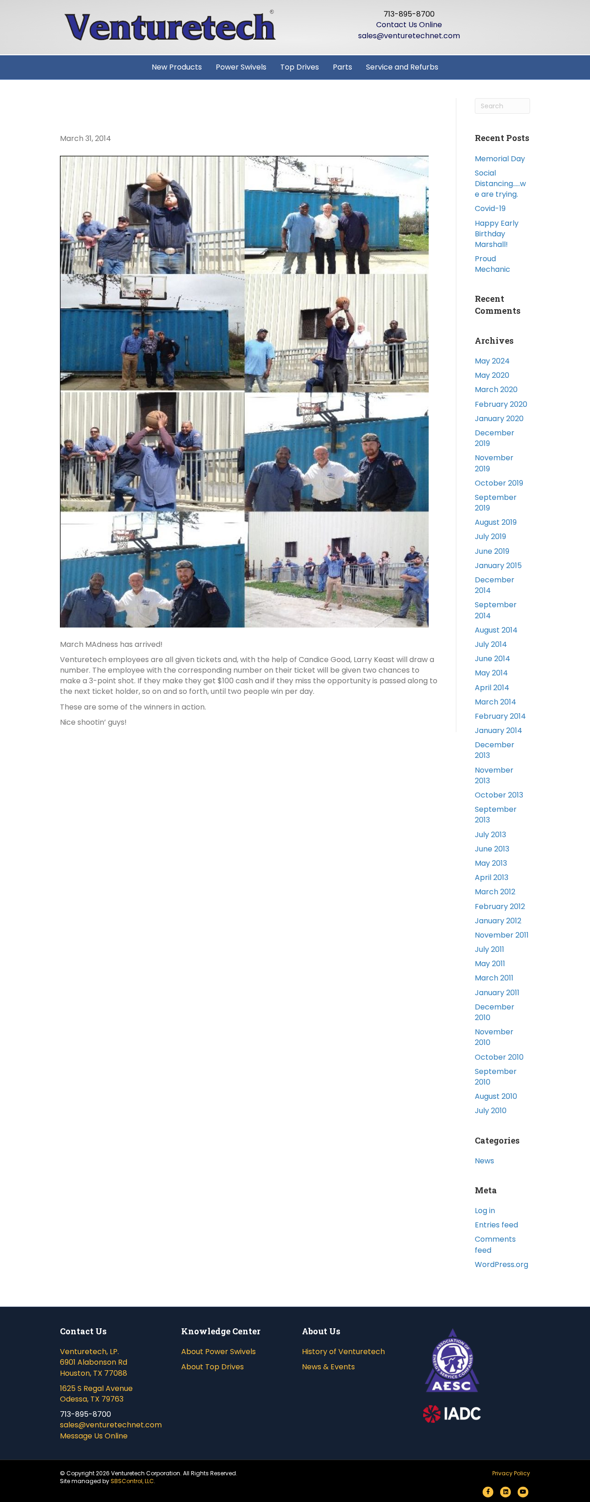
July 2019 (490, 536)
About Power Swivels (218, 1351)
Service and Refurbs (402, 67)
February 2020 (501, 404)
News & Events (328, 1366)
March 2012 (495, 891)
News (484, 1161)
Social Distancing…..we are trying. (500, 183)
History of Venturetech (343, 1351)
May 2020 (492, 375)
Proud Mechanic (492, 264)
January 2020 (499, 418)
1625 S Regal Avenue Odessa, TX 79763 (96, 1393)
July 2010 (491, 1110)
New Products (177, 67)
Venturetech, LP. (89, 1351)
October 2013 (499, 795)
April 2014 (492, 687)
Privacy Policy (511, 1473)
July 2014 (491, 644)
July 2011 (489, 949)
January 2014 (498, 730)
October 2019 (499, 483)
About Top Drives (212, 1366)
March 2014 (495, 702)
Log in (485, 1210)
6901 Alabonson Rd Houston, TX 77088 (93, 1367)
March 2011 (494, 978)
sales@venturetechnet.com (409, 35)
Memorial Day (500, 158)
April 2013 (491, 877)
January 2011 (497, 992)
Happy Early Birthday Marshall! (497, 234)
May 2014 (491, 673)
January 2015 (498, 565)
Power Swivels (241, 67)
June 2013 (492, 849)
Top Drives (299, 67)
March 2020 (496, 389)
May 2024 (492, 361)
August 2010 (496, 1096)
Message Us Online (94, 1436)
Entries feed (496, 1225)
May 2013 (491, 863)
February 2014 (500, 716)
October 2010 (499, 1057)
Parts (342, 67)
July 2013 (490, 834)
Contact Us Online (409, 24)
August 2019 (496, 522)
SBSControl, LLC (132, 1481)
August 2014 (496, 630)
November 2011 (502, 935)
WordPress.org (501, 1264)
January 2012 (498, 920)
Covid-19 (490, 208)
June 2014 (492, 658)
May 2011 (490, 963)
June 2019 (492, 551)
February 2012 (500, 906)
